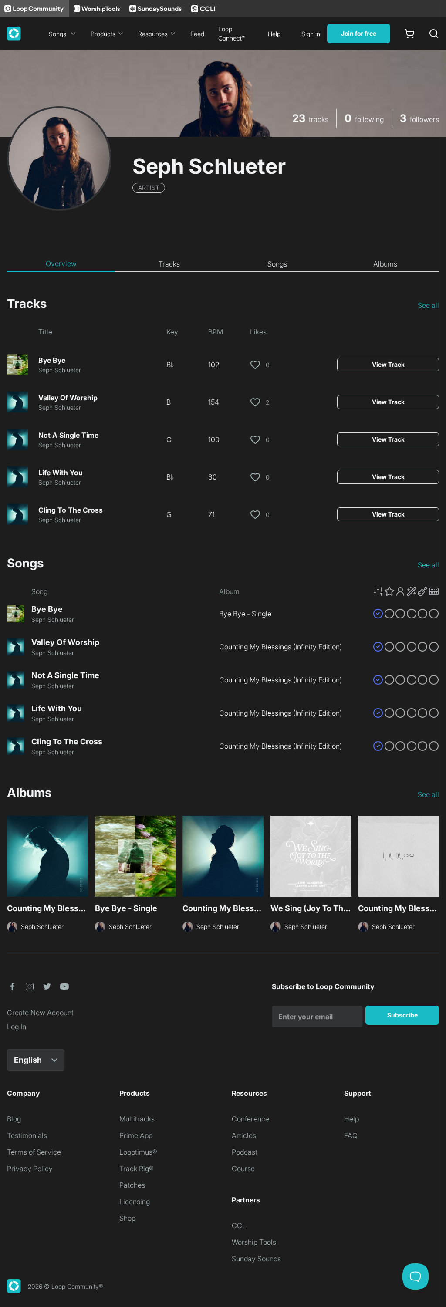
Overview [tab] (61, 263)
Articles (244, 1135)
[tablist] (223, 264)
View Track (388, 364)
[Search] (434, 33)
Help (274, 33)
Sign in (310, 33)
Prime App (135, 1135)
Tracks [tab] (169, 264)
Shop (127, 1218)
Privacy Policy (30, 1168)
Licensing (134, 1201)
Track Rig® (136, 1168)
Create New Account (40, 1012)
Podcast (244, 1152)
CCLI (240, 1225)
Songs (57, 33)
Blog (14, 1118)
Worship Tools (254, 1242)
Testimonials (27, 1135)
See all (428, 305)
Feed (197, 33)
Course (243, 1168)
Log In (16, 1026)
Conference (250, 1118)
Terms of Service (34, 1152)
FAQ (351, 1135)
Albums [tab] (385, 264)
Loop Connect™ (231, 33)
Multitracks (137, 1118)
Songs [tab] (277, 264)
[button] (406, 591)
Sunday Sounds (256, 1258)
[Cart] (409, 33)
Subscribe (402, 1015)
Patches (132, 1185)
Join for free (358, 33)
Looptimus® (138, 1152)
